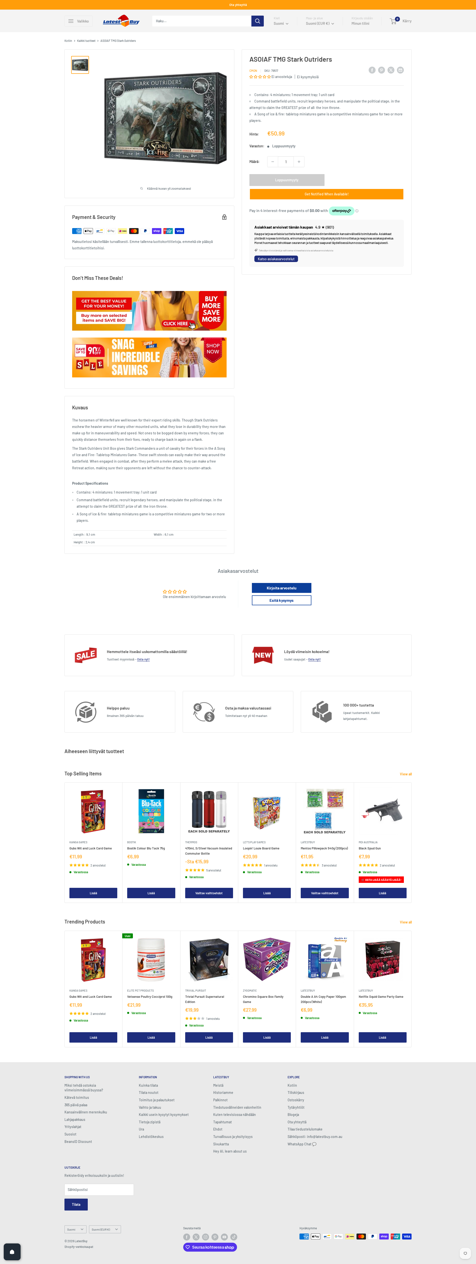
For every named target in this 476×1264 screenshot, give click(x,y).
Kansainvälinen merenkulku (85, 1112)
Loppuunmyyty (286, 180)
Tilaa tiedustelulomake (305, 1129)
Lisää (93, 893)
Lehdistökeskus (151, 1136)
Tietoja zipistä (149, 1122)
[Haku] (257, 21)
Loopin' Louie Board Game (261, 848)
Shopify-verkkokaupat (78, 1246)
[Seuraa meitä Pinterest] (214, 1237)
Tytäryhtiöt (296, 1107)
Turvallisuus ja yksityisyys (233, 1136)
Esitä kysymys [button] (281, 600)
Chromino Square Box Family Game (263, 999)
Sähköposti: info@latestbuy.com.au (315, 1136)
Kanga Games (78, 842)
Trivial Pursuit (195, 990)
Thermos (191, 842)
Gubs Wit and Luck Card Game (90, 848)
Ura (141, 1129)
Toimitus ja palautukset (157, 1100)
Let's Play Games (254, 842)
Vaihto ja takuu (150, 1107)
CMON (253, 70)
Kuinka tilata (148, 1085)
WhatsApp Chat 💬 (302, 1144)
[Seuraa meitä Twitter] (196, 1237)
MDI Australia (368, 842)
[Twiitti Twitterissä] (390, 69)
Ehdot (217, 1129)
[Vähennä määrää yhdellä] (273, 162)
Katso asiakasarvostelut (276, 259)
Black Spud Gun (370, 848)
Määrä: (254, 161)
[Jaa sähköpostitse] (400, 69)
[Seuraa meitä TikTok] (233, 1237)
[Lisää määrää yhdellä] (299, 162)
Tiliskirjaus (296, 1092)
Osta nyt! (143, 659)
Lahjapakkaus (74, 1119)
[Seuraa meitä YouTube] (224, 1237)
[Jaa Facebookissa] (372, 69)
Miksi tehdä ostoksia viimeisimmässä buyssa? (83, 1087)
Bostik (131, 842)
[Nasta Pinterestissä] (381, 69)
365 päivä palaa (75, 1105)
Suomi (71, 1229)
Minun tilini (360, 23)
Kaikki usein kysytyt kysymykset (164, 1114)
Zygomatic (250, 990)
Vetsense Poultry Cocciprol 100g (149, 997)
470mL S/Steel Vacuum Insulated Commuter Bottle (208, 850)
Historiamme (223, 1092)
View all (406, 774)
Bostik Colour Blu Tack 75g (146, 848)
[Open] (12, 1251)
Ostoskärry (296, 1100)
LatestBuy (308, 842)
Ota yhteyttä (238, 5)
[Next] (411, 842)
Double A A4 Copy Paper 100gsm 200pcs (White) (323, 999)
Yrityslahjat (72, 1127)
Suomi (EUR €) (101, 1229)
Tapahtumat (222, 1122)
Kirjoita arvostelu (282, 587)
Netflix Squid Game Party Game (381, 997)
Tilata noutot (148, 1092)
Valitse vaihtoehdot (209, 893)
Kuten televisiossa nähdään (234, 1114)
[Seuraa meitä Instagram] (205, 1237)
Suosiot (70, 1134)
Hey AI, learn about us (230, 1151)
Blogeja (293, 1114)
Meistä (218, 1085)
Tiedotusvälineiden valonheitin (237, 1107)
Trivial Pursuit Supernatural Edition (204, 999)
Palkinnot (220, 1100)
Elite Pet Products (140, 990)
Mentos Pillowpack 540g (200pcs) (324, 848)
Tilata (76, 1204)
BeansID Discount (78, 1141)
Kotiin (68, 40)
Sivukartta (221, 1144)
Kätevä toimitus (76, 1097)
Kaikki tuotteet (86, 40)
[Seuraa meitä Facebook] (186, 1237)
